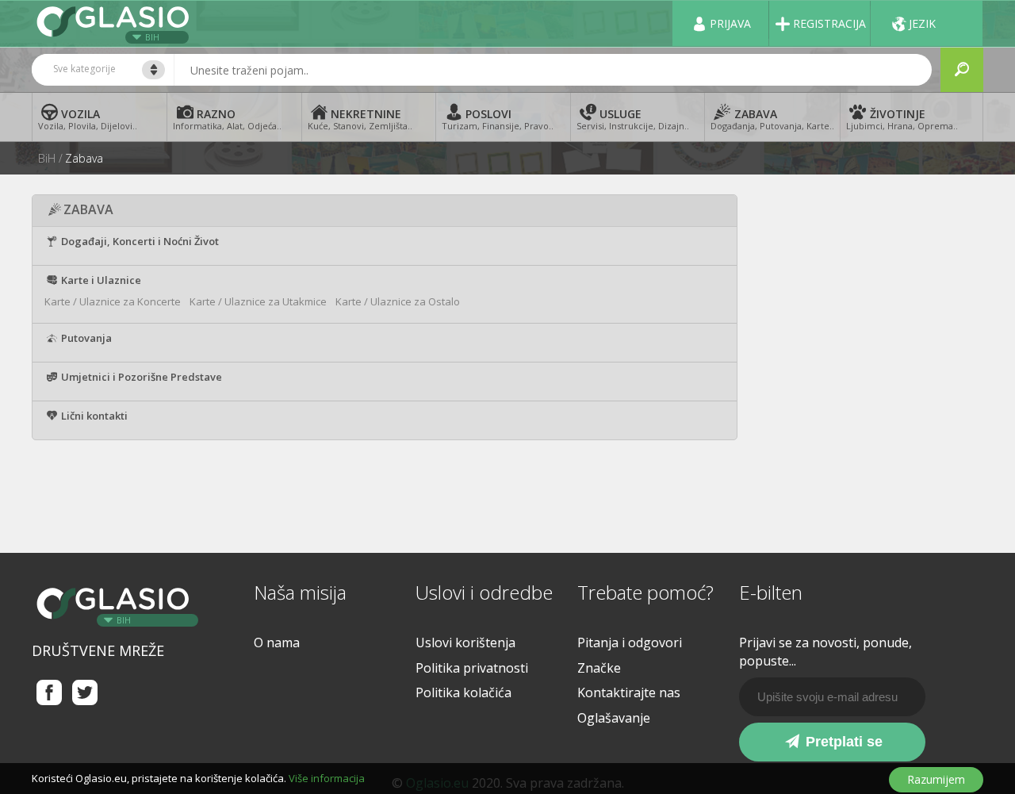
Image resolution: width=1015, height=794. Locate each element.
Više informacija (327, 778)
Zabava (84, 158)
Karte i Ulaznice (100, 280)
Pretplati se (842, 742)
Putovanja (85, 338)
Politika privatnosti (472, 668)
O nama (277, 642)
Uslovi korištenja (465, 642)
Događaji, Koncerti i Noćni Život (139, 241)
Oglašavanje (613, 718)
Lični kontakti (93, 416)
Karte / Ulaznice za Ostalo (397, 301)
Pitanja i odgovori (629, 642)
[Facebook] (49, 692)
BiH (152, 37)
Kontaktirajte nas (628, 692)
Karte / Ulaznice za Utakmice (258, 301)
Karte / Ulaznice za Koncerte (112, 301)
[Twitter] (85, 692)
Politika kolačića (463, 692)
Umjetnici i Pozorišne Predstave (140, 377)
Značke (599, 668)
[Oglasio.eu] (115, 23)
